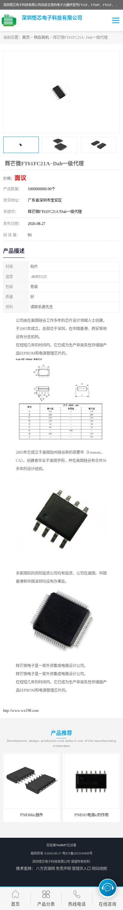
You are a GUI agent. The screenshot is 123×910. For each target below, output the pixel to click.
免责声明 (63, 868)
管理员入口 (81, 868)
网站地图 (99, 868)
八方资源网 (45, 868)
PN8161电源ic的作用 (43, 815)
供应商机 (41, 37)
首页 (26, 37)
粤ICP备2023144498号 (77, 853)
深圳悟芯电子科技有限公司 (51, 861)
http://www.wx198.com (20, 710)
